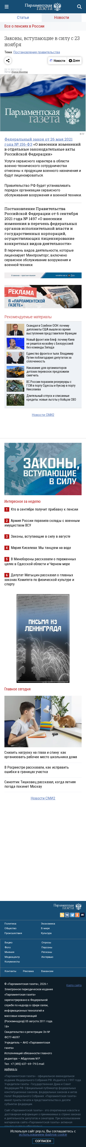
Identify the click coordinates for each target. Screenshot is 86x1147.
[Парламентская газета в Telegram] (72, 915)
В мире (45, 928)
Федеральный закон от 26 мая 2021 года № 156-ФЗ (38, 142)
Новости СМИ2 (43, 415)
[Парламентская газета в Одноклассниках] (77, 915)
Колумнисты (12, 961)
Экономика (48, 923)
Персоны (46, 947)
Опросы (46, 942)
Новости (61, 17)
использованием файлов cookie (43, 1134)
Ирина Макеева (19, 72)
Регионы (46, 952)
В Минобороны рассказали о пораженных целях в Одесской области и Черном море (40, 561)
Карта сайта (74, 985)
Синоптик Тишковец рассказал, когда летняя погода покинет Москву (40, 784)
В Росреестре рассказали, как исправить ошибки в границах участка (36, 769)
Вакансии (47, 971)
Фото (8, 947)
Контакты (10, 971)
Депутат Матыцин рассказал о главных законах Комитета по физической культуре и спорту (39, 579)
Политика (10, 923)
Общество (10, 928)
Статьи (23, 17)
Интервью (47, 956)
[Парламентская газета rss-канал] (62, 915)
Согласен (43, 1141)
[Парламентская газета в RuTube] (82, 915)
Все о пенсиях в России (24, 26)
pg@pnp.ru (10, 1069)
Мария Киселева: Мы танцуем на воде (41, 547)
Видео (8, 942)
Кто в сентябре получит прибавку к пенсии (44, 509)
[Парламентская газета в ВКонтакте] (67, 915)
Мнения (9, 952)
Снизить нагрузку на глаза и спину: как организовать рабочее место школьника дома (40, 754)
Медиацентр (12, 956)
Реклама (28, 971)
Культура (46, 933)
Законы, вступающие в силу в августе (40, 536)
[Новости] (57, 60)
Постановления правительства (36, 52)
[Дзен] (74, 60)
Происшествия (13, 933)
